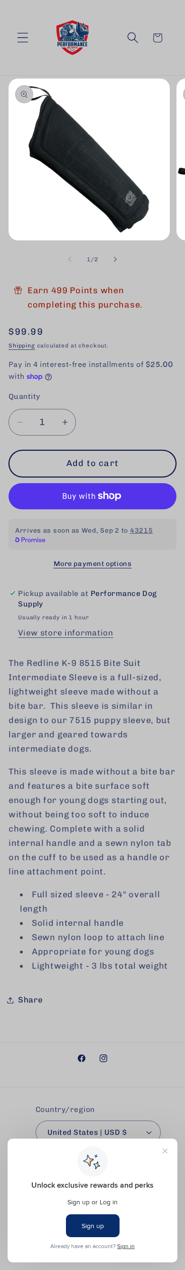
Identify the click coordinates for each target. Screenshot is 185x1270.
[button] (23, 37)
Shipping (22, 345)
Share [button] (30, 999)
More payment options (93, 563)
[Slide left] (69, 259)
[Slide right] (115, 259)
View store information (65, 632)
